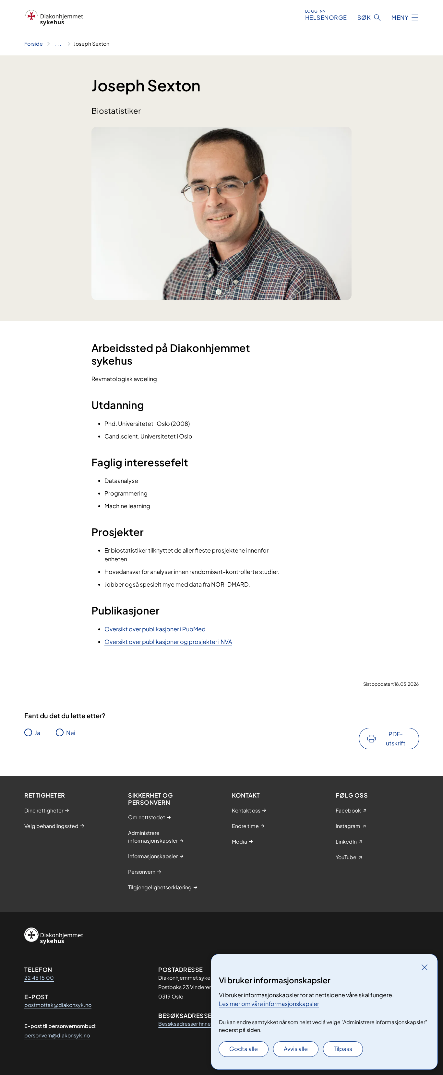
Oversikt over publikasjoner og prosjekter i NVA (168, 641)
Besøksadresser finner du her (193, 1023)
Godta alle (243, 1048)
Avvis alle (296, 1048)
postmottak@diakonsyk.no (57, 1004)
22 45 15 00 (39, 977)
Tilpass (343, 1048)
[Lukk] (424, 967)
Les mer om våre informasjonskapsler (269, 1003)
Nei (70, 732)
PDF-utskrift (395, 738)
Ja (37, 732)
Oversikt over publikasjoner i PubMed (155, 629)
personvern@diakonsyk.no (57, 1035)
